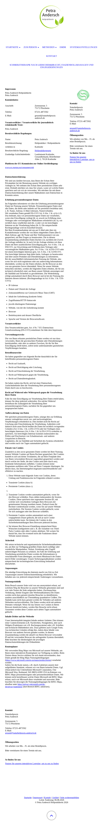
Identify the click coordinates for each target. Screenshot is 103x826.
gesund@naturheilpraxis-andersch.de (20, 733)
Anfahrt (55, 797)
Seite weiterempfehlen (69, 797)
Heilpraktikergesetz (43, 150)
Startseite (28, 797)
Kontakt (47, 797)
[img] (51, 16)
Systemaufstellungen (83, 47)
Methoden (48, 47)
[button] (51, 815)
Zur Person (30, 47)
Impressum (37, 797)
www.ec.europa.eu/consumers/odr (19, 167)
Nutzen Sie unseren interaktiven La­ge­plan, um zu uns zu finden (32, 763)
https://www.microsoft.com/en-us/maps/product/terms (28, 660)
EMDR (63, 47)
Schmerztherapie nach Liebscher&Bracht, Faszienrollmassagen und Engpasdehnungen (51, 66)
